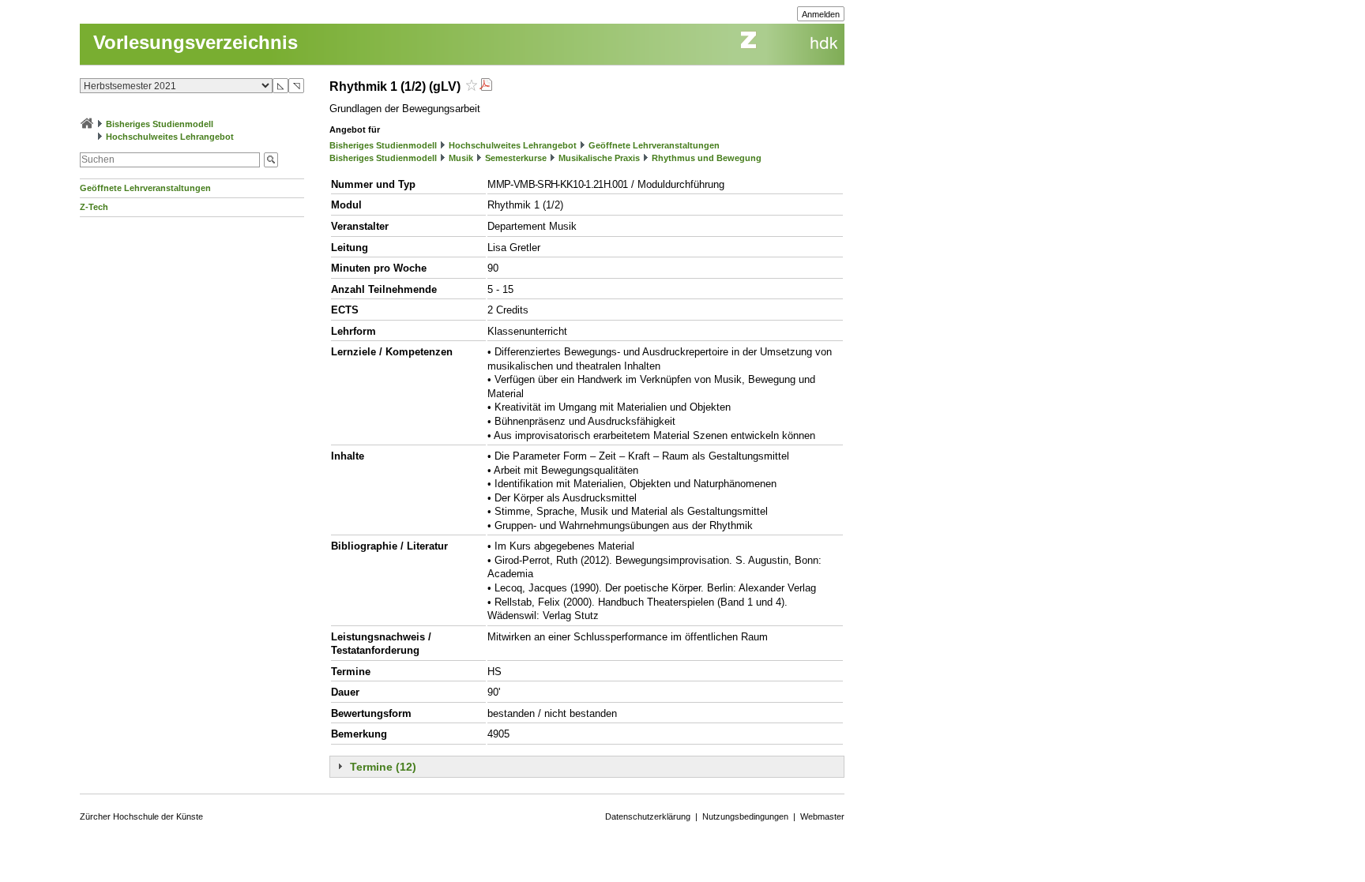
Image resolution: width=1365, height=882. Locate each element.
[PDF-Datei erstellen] (485, 86)
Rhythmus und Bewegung (706, 158)
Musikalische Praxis (599, 158)
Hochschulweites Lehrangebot (170, 136)
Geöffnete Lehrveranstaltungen (145, 188)
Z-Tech (94, 207)
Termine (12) (383, 766)
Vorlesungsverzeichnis (195, 42)
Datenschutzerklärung (647, 816)
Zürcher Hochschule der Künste (141, 816)
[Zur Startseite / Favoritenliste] (87, 124)
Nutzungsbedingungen (745, 816)
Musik (461, 158)
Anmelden (821, 14)
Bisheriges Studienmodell (159, 124)
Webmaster (822, 816)
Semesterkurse (516, 158)
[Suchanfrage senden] (271, 159)
